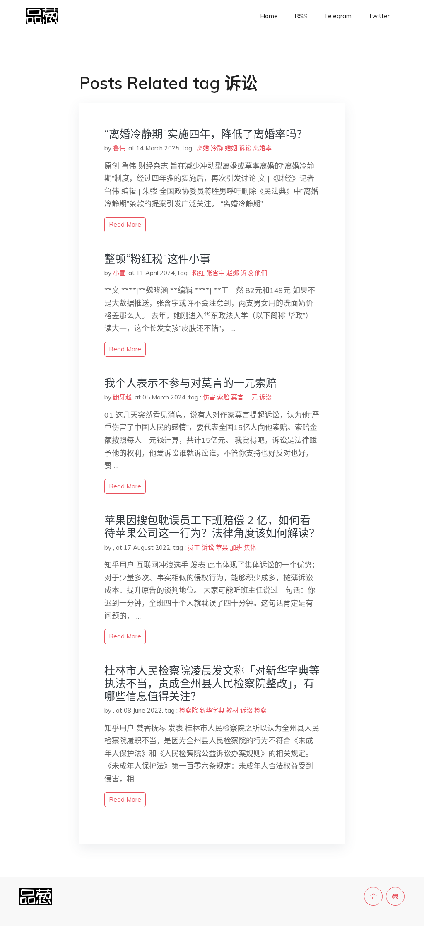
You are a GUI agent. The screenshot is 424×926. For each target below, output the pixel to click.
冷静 (217, 148)
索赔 (223, 397)
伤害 (209, 397)
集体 (250, 547)
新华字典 (212, 710)
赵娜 (232, 273)
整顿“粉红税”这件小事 (157, 259)
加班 (236, 547)
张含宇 (215, 273)
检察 (260, 710)
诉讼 (245, 148)
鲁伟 (119, 148)
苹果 (222, 547)
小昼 (119, 273)
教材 (232, 710)
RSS (300, 16)
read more (125, 224)
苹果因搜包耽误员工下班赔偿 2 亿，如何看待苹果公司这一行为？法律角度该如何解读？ (212, 526)
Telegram (338, 16)
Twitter (379, 16)
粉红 (198, 273)
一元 (251, 397)
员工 (194, 547)
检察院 (188, 710)
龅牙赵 (122, 397)
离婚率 (262, 148)
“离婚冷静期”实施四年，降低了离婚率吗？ (205, 134)
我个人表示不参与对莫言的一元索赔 (190, 383)
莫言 (237, 397)
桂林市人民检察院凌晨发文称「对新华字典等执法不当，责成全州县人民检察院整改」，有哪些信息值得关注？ (212, 683)
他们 (261, 273)
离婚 (203, 148)
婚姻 (231, 148)
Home (269, 16)
